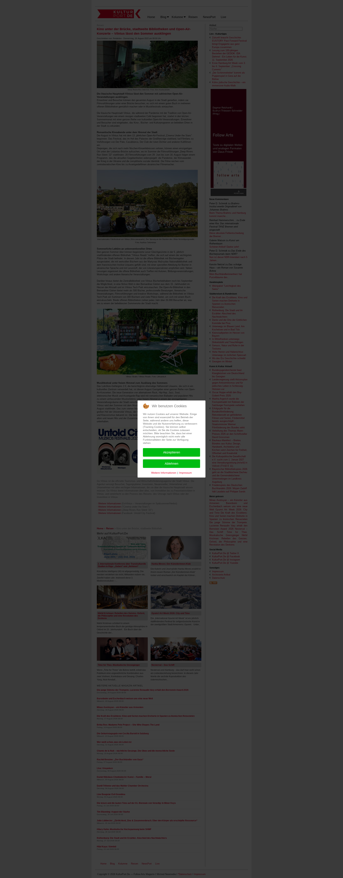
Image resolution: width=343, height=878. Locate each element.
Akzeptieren (171, 452)
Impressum (185, 472)
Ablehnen (171, 463)
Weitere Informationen (163, 472)
